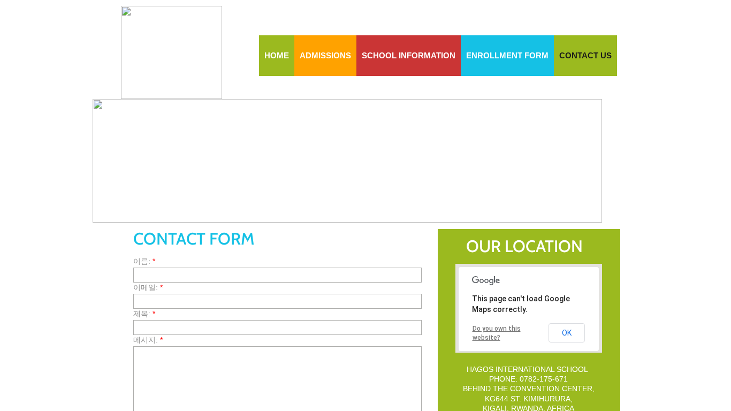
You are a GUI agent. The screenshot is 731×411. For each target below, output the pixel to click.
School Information (408, 55)
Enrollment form (507, 55)
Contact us (585, 55)
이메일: (148, 287)
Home (276, 55)
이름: (144, 261)
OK (567, 333)
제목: (144, 313)
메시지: (148, 340)
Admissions (325, 55)
